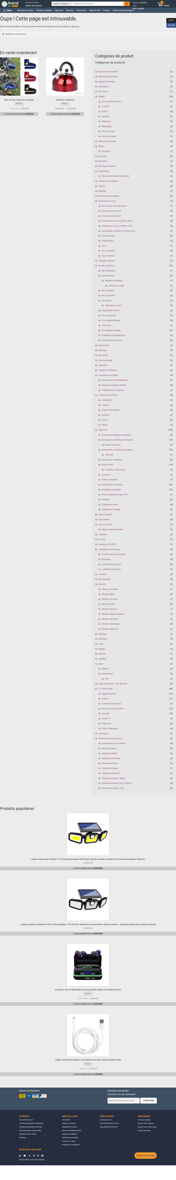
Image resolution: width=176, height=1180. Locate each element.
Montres (70, 10)
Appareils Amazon (106, 81)
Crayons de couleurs (111, 410)
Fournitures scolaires (108, 395)
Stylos (105, 425)
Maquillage (107, 126)
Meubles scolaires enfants (114, 385)
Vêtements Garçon (110, 768)
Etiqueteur (103, 365)
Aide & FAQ (66, 1120)
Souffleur (102, 659)
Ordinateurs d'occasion (112, 484)
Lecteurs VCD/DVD (107, 544)
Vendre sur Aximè (144, 1120)
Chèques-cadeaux (106, 261)
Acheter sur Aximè (69, 1123)
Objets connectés (110, 479)
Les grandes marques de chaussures (118, 231)
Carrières (22, 1138)
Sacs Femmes (108, 250)
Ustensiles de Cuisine (112, 340)
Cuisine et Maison (106, 265)
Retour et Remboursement (71, 1130)
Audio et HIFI (108, 464)
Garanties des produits (70, 1138)
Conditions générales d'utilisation (31, 1123)
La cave (101, 539)
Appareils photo (109, 693)
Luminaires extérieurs (111, 564)
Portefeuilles (108, 241)
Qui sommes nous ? (26, 1120)
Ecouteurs (106, 474)
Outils (101, 644)
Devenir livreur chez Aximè (147, 1127)
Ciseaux (105, 405)
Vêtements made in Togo (113, 788)
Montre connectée (110, 589)
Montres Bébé (108, 594)
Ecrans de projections (111, 703)
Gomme (105, 415)
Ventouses (103, 733)
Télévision (106, 723)
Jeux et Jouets (105, 524)
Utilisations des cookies (27, 1134)
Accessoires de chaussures (114, 206)
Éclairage (102, 350)
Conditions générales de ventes (30, 1127)
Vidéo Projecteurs (110, 728)
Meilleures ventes (25, 10)
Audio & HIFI (95, 10)
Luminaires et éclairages (109, 549)
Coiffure (105, 106)
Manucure (106, 121)
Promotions (81, 10)
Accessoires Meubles (108, 71)
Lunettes (102, 574)
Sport (100, 664)
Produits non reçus (69, 1141)
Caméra (105, 698)
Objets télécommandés (112, 529)
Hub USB (109, 455)
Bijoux (101, 146)
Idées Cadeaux (105, 514)
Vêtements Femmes (111, 758)
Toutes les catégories (61, 4)
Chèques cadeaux (44, 10)
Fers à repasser (109, 315)
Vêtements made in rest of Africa (117, 783)
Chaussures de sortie (111, 211)
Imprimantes (104, 519)
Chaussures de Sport (111, 216)
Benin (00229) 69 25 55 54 (109, 1123)
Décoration (107, 300)
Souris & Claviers (113, 445)
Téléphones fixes (109, 504)
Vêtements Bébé (109, 753)
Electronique (107, 674)
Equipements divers (111, 310)
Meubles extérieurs (114, 280)
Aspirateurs (103, 86)
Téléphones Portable (111, 509)
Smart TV (106, 718)
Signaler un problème (69, 1134)
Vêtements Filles (109, 763)
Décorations (103, 345)
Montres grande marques (113, 614)
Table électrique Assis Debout (115, 176)
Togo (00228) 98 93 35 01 (109, 1127)
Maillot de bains (109, 748)
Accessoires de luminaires (114, 554)
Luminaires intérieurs (111, 569)
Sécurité (105, 713)
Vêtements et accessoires (110, 738)
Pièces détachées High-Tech (115, 494)
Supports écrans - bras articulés (112, 683)
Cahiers (101, 186)
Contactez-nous (105, 1120)
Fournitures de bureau (108, 375)
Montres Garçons (109, 609)
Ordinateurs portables (111, 489)
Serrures (102, 654)
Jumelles (102, 534)
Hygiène (105, 116)
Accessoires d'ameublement (115, 380)
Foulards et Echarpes (108, 370)
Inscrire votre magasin (146, 1123)
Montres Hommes (110, 619)
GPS (107, 679)
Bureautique (103, 171)
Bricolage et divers (106, 166)
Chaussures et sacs (107, 201)
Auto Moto (103, 91)
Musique (102, 634)
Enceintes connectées (115, 469)
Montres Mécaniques (111, 624)
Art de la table (108, 290)
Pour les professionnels (113, 708)
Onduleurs (103, 639)
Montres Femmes (110, 599)
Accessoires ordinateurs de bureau (117, 440)
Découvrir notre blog (145, 1155)
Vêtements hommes (111, 773)
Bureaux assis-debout (108, 181)
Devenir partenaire (144, 1130)
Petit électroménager (111, 330)
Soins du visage (109, 136)
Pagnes (106, 10)
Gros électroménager (111, 320)
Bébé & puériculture (107, 141)
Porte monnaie (108, 236)
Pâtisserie (106, 325)
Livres (104, 420)
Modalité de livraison (69, 1127)
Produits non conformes (70, 1145)
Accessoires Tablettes (112, 460)
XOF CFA (170, 25)
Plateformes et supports (113, 390)
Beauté (101, 96)
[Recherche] (127, 4)
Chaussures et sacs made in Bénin (117, 221)
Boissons (102, 156)
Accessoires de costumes (114, 743)
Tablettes (106, 499)
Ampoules (106, 559)
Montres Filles (108, 604)
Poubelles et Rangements (113, 335)
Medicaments (104, 579)
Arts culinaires (108, 295)
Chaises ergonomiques (108, 196)
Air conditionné (108, 270)
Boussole (102, 161)
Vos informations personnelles (30, 1130)
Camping (102, 191)
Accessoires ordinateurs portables (117, 450)
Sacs (104, 246)
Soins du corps (108, 131)
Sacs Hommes (108, 256)
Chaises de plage (116, 285)
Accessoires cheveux (111, 101)
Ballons (105, 668)
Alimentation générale (108, 76)
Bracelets (106, 151)
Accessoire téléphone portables (116, 435)
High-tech (59, 10)
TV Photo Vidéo (105, 688)
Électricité (102, 355)
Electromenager (105, 360)
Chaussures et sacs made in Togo (117, 226)
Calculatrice (107, 400)
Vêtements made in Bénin (113, 778)
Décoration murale (113, 305)
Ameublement (108, 275)
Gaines (105, 111)
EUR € (170, 20)
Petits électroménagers (123, 10)
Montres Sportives (110, 629)
